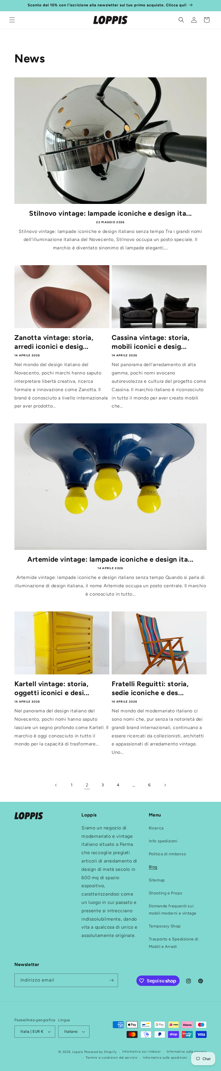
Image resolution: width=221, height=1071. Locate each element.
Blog (153, 867)
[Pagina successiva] (165, 785)
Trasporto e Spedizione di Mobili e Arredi (174, 943)
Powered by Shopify (100, 1052)
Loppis (78, 1052)
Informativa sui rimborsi (141, 1051)
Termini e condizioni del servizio (111, 1057)
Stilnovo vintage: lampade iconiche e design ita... (110, 213)
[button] (12, 20)
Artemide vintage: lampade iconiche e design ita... (110, 559)
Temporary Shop (165, 926)
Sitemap (157, 880)
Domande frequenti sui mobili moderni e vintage (173, 910)
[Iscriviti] (111, 980)
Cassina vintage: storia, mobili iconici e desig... (150, 342)
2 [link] (87, 785)
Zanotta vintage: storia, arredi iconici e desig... (53, 342)
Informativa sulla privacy (187, 1051)
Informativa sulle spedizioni (165, 1057)
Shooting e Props (165, 893)
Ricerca (156, 828)
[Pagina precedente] (56, 785)
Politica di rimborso (167, 854)
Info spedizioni (163, 841)
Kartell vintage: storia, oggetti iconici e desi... (51, 688)
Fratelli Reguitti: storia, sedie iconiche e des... (150, 688)
